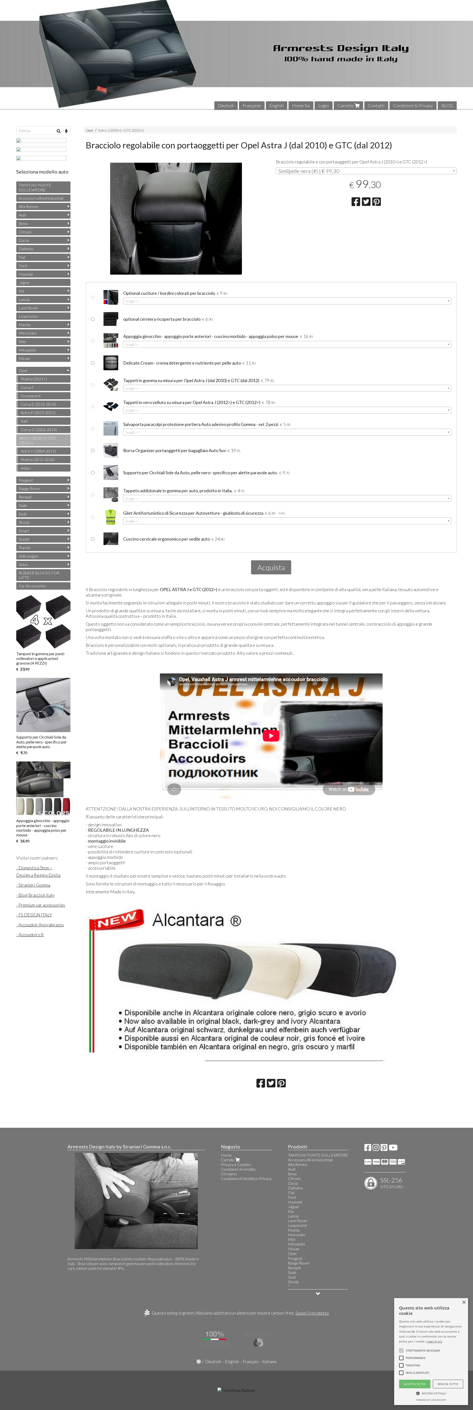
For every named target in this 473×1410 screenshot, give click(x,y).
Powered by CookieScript (431, 1400)
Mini (22, 341)
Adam (26, 468)
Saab (23, 505)
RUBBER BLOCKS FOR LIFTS (39, 575)
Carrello (346, 105)
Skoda (24, 522)
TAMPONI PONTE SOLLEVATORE (35, 187)
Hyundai (26, 274)
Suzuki (24, 539)
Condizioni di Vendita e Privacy (246, 1178)
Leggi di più (434, 1341)
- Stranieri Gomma (33, 885)
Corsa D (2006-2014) (39, 429)
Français (250, 1361)
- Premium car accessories (40, 905)
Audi (22, 214)
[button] (423, 1351)
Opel (89, 130)
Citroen (25, 231)
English (277, 105)
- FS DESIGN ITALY (34, 914)
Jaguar (24, 282)
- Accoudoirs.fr (30, 934)
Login (323, 105)
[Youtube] (393, 1148)
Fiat (22, 257)
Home (226, 1155)
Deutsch (226, 105)
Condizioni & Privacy (413, 105)
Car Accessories (32, 585)
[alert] (431, 1351)
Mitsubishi (27, 350)
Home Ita (301, 105)
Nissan (24, 358)
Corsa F (27, 387)
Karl (24, 421)
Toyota (24, 547)
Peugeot (26, 480)
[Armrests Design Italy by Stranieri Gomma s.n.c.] (236, 55)
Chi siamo (229, 1173)
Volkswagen (28, 556)
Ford (23, 265)
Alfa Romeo (28, 206)
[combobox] (366, 170)
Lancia (24, 299)
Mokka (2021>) (34, 378)
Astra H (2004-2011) (38, 451)
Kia (21, 290)
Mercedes (27, 333)
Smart (24, 530)
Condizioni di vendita (238, 1169)
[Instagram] (375, 1148)
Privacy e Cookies (236, 1164)
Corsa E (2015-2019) (38, 404)
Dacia (24, 240)
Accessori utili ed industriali (41, 198)
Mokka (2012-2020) (38, 459)
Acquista (271, 567)
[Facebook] (367, 1148)
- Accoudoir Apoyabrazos (40, 924)
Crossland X (31, 395)
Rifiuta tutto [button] (448, 1384)
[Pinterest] (384, 1148)
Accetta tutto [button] (415, 1384)
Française (252, 105)
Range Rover (29, 488)
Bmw (23, 223)
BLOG (447, 105)
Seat (23, 513)
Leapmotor (28, 316)
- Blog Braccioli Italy (35, 895)
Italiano (269, 1361)
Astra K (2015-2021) (38, 412)
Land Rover (28, 307)
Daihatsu (26, 248)
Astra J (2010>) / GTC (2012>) (121, 130)
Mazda (24, 324)
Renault (25, 496)
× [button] (464, 1302)
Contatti (376, 105)
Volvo (23, 564)
